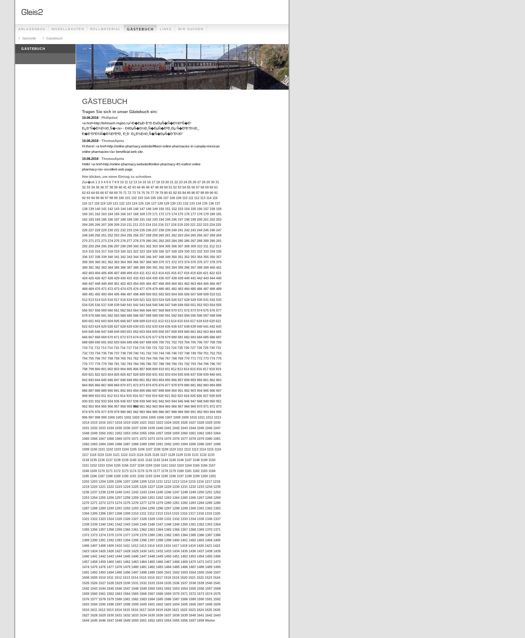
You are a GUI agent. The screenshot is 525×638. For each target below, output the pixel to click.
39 (116, 187)
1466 (159, 562)
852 (148, 380)
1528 (110, 583)
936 (123, 401)
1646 (102, 620)
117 (90, 203)
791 (180, 364)
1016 (102, 422)
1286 (217, 503)
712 (97, 348)
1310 (135, 513)
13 (135, 182)
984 (148, 412)
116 (84, 203)
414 (161, 273)
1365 (167, 529)
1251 (208, 492)
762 (136, 358)
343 (129, 257)
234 (136, 230)
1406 (85, 545)
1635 (151, 615)
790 (174, 364)
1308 (118, 513)
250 (97, 235)
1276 (135, 503)
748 (187, 353)
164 (110, 214)
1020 (135, 422)
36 (102, 187)
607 (129, 321)
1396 (143, 540)
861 (206, 380)
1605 (184, 604)
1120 (108, 455)
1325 (118, 519)
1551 (159, 588)
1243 (143, 492)
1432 (159, 551)
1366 (176, 529)
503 (167, 294)
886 (85, 390)
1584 (151, 599)
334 (212, 251)
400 (212, 267)
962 (148, 406)
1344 (135, 524)
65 (97, 193)
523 (155, 300)
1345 (143, 524)
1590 (200, 599)
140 (97, 209)
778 (97, 364)
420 (199, 273)
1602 (159, 604)
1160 (156, 465)
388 (136, 267)
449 (104, 283)
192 (148, 219)
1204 (102, 481)
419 (193, 273)
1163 (180, 465)
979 (116, 412)
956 (110, 406)
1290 (110, 508)
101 (127, 198)
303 (155, 246)
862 (212, 380)
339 (104, 257)
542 (136, 305)
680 (174, 337)
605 (116, 321)
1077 (184, 438)
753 (218, 353)
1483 (159, 567)
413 (154, 273)
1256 (110, 497)
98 (111, 198)
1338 (85, 524)
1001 (119, 417)
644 (85, 331)
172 (161, 214)
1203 (94, 481)
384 (110, 267)
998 (97, 417)
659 (180, 331)
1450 (167, 556)
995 (218, 412)
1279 (159, 503)
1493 (102, 572)
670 (110, 337)
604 (110, 321)
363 (116, 262)
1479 (126, 567)
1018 (118, 422)
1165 (196, 465)
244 (199, 230)
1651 (143, 620)
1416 (167, 545)
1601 (151, 604)
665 (218, 331)
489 (218, 289)
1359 (118, 529)
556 (85, 310)
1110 (172, 449)
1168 (85, 471)
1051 (110, 433)
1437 (200, 551)
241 (180, 230)
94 (93, 198)
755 (91, 358)
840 (212, 374)
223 (205, 224)
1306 (102, 513)
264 (187, 235)
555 (218, 305)
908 (85, 396)
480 (161, 289)
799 (91, 369)
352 (187, 257)
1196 (172, 476)
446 (85, 283)
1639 (184, 615)
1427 (118, 551)
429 (116, 278)
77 (152, 193)
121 (115, 203)
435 (155, 278)
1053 (126, 433)
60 (211, 187)
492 (97, 294)
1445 (126, 556)
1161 (164, 465)
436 (161, 278)
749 (193, 353)
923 (180, 396)
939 (142, 401)
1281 (176, 503)
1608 (208, 604)
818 (212, 369)
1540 (208, 583)
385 (116, 267)
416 (174, 273)
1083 (94, 444)
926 (199, 396)
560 (110, 310)
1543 (94, 588)
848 (123, 380)
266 (199, 235)
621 (218, 321)
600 (85, 321)
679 (167, 337)
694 (123, 342)
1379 (143, 535)
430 (123, 278)
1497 (135, 572)
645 (91, 331)
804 (123, 369)
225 (218, 224)
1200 (204, 476)
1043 (184, 428)
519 (129, 300)
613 (167, 321)
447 (91, 283)
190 (136, 219)
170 (148, 214)
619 (205, 321)
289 (206, 241)
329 (180, 251)
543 (142, 305)
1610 (85, 610)
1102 (109, 449)
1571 (184, 593)
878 (174, 385)
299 (129, 246)
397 (193, 267)
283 (167, 241)
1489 (208, 567)
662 (199, 331)
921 (167, 396)
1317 (192, 513)
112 (196, 198)
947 (193, 401)
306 (174, 246)
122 (122, 203)
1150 (211, 460)
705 (193, 342)
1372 (85, 535)
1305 (94, 513)
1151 (85, 465)
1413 (142, 545)
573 (193, 310)
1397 (151, 540)
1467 (167, 562)
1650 (135, 620)
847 (116, 380)
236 (148, 230)
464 (199, 283)
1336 (208, 519)
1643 (217, 615)
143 (116, 209)
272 (97, 241)
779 (104, 364)
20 (167, 182)
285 (180, 241)
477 (142, 289)
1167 (211, 465)
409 (129, 273)
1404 (208, 540)
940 (148, 401)
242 (187, 230)
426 (97, 278)
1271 (94, 503)
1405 (217, 540)
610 (148, 321)
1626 (216, 610)
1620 (167, 610)
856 (174, 380)
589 (155, 315)
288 (199, 241)
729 (205, 348)
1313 (159, 513)
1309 (126, 513)
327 (167, 251)
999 (104, 417)
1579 (110, 599)
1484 (167, 567)
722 (161, 348)
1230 (176, 486)
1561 (102, 593)
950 (212, 401)
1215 (192, 481)
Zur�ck (88, 182)
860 (199, 380)
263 (180, 235)
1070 (126, 438)
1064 (217, 433)
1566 (143, 593)
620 (212, 321)
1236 (85, 492)
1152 (93, 465)
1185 (85, 476)
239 (167, 230)
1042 (176, 428)
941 (155, 401)
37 (106, 187)
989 (180, 412)
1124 (139, 455)
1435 (184, 551)
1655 (176, 620)
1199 (196, 476)
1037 (135, 428)
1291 (118, 508)
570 (174, 310)
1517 (159, 577)
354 (199, 257)
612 (161, 321)
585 (129, 315)
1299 (184, 508)
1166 (204, 465)
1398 (159, 540)
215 (154, 224)
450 (110, 283)
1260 (143, 497)
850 (136, 380)
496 (123, 294)
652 (136, 331)
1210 (151, 481)
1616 (134, 610)
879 (180, 385)
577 (218, 310)
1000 (111, 417)
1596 (110, 604)
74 (138, 193)
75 (143, 193)
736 (110, 353)
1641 (200, 615)
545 (155, 305)
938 (136, 401)
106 (159, 198)
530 (199, 300)
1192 (140, 476)
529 (193, 300)
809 (155, 369)
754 (85, 358)
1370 (208, 529)
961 (142, 406)
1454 (200, 556)
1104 (125, 449)
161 (91, 214)
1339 (94, 524)
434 (148, 278)
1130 (187, 455)
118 (96, 203)
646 (97, 331)
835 (180, 374)
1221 (102, 486)
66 (102, 193)
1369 (200, 529)
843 (91, 380)
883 (206, 385)
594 (187, 315)
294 (97, 246)
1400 (176, 540)
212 (135, 224)
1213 (175, 481)
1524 (216, 577)
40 (120, 187)
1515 (142, 577)
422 (212, 273)
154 (187, 209)
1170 (101, 471)
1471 (200, 562)
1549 (143, 588)
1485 (176, 567)
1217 (208, 481)
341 (116, 257)
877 (167, 385)
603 (104, 321)
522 (148, 300)
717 (129, 348)
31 (217, 182)
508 (199, 294)
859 (193, 380)
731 (218, 348)
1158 (140, 465)
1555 (192, 588)
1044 (192, 428)
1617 (142, 610)
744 (161, 353)
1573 (200, 593)
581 (104, 315)
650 (123, 331)
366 (136, 262)
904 (199, 390)
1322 (94, 519)
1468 (176, 562)
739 (129, 353)
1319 (208, 513)
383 (104, 267)
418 (186, 273)
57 (198, 187)
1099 (85, 449)
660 (187, 331)
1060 (184, 433)
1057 (159, 433)
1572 (192, 593)
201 (206, 219)
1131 (195, 455)
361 (104, 262)
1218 (216, 481)
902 (187, 390)
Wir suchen (191, 29)
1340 (102, 524)
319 (116, 251)
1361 (135, 529)
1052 (118, 433)
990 (187, 412)
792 (187, 364)
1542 (85, 588)
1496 (126, 572)
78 (157, 193)
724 (174, 348)
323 (142, 251)
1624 (200, 610)
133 (192, 203)
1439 (217, 551)
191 (142, 219)
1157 (132, 465)
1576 (85, 599)
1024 (167, 422)
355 (206, 257)
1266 (192, 497)
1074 (159, 438)
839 (206, 374)
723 (167, 348)
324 (148, 251)
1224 (126, 486)
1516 (151, 577)
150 (161, 209)
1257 (118, 497)
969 (193, 406)
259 (155, 235)
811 (167, 369)
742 (148, 353)
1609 (217, 604)
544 (148, 305)
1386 (200, 535)
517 (116, 300)
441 (193, 278)
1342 (118, 524)
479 (155, 289)
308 (187, 246)
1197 (180, 476)
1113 (195, 449)
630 (136, 326)
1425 (102, 551)
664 (212, 331)
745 (167, 353)
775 (218, 358)
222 (199, 224)
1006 (160, 417)
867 (104, 385)
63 (88, 193)
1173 (125, 471)
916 (135, 396)
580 (97, 315)
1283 (192, 503)
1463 (135, 562)
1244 (151, 492)
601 (91, 321)
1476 (102, 567)
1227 (151, 486)
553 (206, 305)
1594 (94, 604)
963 (155, 406)
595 (193, 315)
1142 (148, 460)
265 (193, 235)
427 (104, 278)
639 (193, 326)
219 (180, 224)
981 (129, 412)
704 (187, 342)
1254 (94, 497)
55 (188, 187)
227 (91, 230)
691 (104, 342)
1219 (85, 486)
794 (199, 364)
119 (102, 203)
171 (155, 214)
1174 (132, 471)
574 (199, 310)
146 (136, 209)
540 (123, 305)
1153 (101, 465)
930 (85, 401)
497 (129, 294)
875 (155, 385)
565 (142, 310)
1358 (110, 529)
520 (136, 300)
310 (199, 246)
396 (187, 267)
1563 (118, 593)
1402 (192, 540)
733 (91, 353)
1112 (187, 449)
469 (91, 289)
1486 (184, 567)
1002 (127, 417)
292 (85, 246)
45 (143, 187)
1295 (151, 508)
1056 (151, 433)
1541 (217, 583)
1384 (184, 535)
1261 (151, 497)
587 (142, 315)
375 (193, 262)
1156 (125, 465)
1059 (176, 433)
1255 (102, 497)
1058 (167, 433)
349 (167, 257)
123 (128, 203)
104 (146, 198)
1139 (125, 460)
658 (174, 331)
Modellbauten (68, 29)
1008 (176, 417)
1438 (208, 551)
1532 (143, 583)
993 (206, 412)
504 (174, 294)
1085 (110, 444)
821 (91, 374)
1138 (117, 460)
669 (104, 337)
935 (116, 401)
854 (161, 380)
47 (152, 187)
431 (129, 278)
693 (116, 342)
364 (123, 262)
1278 (151, 503)
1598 (126, 604)
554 (212, 305)
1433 (167, 551)
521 (142, 300)
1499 (151, 572)
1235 (217, 486)
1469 (184, 562)
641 (206, 326)
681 (180, 337)
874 (148, 385)
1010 (193, 417)
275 (116, 241)
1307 (110, 513)
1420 (200, 545)
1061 (192, 433)
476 (136, 289)
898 (161, 390)
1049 (94, 433)
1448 (151, 556)
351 (180, 257)
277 (129, 241)
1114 (202, 449)
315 (91, 251)
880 (187, 385)
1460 (110, 562)
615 (180, 321)
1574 (208, 593)
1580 (118, 599)
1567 (151, 593)
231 (116, 230)
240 (174, 230)
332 (199, 251)
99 (116, 198)
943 (167, 401)
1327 (135, 519)
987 (167, 412)
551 (193, 305)
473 (116, 289)
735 (104, 353)
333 (206, 251)
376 (199, 262)
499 (142, 294)
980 (123, 412)
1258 (126, 497)
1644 (85, 620)
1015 (94, 422)
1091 (159, 444)
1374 (102, 535)
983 (142, 412)
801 (104, 369)
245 (206, 230)
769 (180, 358)
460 (174, 283)
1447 (143, 556)
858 (187, 380)
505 (180, 294)
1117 (85, 455)
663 (206, 331)
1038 (143, 428)
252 (110, 235)
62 (84, 193)
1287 (85, 508)
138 (85, 209)
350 (174, 257)
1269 (217, 497)
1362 (143, 529)
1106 (141, 449)
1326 (126, 519)
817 (205, 369)
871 (129, 385)
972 (212, 406)
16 (149, 182)
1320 (216, 513)
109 (178, 198)
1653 (159, 620)
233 (129, 230)
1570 (176, 593)
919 (154, 396)
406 (110, 273)
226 (85, 230)
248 (85, 235)
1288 (94, 508)
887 (91, 390)
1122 (124, 455)
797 (218, 364)
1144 (164, 460)
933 (104, 401)
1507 (217, 572)
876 (161, 385)
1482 (151, 567)
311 (205, 246)
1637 (167, 615)
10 (122, 182)
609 (142, 321)
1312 (151, 513)
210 (123, 224)
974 (85, 412)
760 (123, 358)
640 (199, 326)
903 (193, 390)
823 (104, 374)
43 (134, 187)
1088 (135, 444)
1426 (110, 551)
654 (148, 331)
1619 (159, 610)
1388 (217, 535)
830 (148, 374)
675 (142, 337)
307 (180, 246)
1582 (135, 599)
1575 (217, 593)
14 (140, 182)
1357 (102, 529)
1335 (200, 519)
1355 (85, 529)
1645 (94, 620)
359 (91, 262)
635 (167, 326)
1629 (102, 615)
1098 (217, 444)
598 (212, 315)
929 (218, 396)
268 (212, 235)
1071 (135, 438)
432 (136, 278)
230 (110, 230)
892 (123, 390)
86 (193, 193)
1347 (159, 524)
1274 (118, 503)
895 (142, 390)
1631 (118, 615)
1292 (126, 508)
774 (212, 358)
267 (206, 235)
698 (148, 342)
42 (129, 187)
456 (148, 283)
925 (193, 396)
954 (97, 406)
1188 (109, 476)
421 (205, 273)
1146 (180, 460)
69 (116, 193)
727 (193, 348)
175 (180, 214)
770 (187, 358)
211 (129, 224)
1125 (147, 455)
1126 (155, 455)
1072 (143, 438)
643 (218, 326)
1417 (175, 545)
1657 (192, 620)
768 (174, 358)
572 (187, 310)
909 (91, 396)
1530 (126, 583)
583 (116, 315)
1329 (151, 519)
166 (123, 214)
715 (116, 348)
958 (123, 406)
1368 (192, 529)
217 (167, 224)
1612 (101, 610)
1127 (163, 455)
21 (171, 182)
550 (187, 305)
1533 (151, 583)
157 (206, 209)
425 (91, 278)
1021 (143, 422)
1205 (110, 481)
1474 (85, 567)
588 (148, 315)
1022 (151, 422)
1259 (135, 497)
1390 (94, 540)
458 (161, 283)
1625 (208, 610)
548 (174, 305)
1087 (126, 444)
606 (123, 321)
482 (174, 289)
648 (110, 331)
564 (136, 310)
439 (180, 278)
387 (129, 267)
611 (154, 321)
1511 (110, 577)
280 (148, 241)
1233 (200, 486)
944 (174, 401)
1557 (208, 588)
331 (193, 251)
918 (148, 396)
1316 (183, 513)
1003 (135, 417)
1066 (94, 438)
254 (123, 235)
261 (167, 235)
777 (91, 364)
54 (184, 187)
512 (85, 300)
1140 (132, 460)
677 (155, 337)
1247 (176, 492)
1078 (192, 438)
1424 (94, 551)
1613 (110, 610)
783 (129, 364)
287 (193, 241)
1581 (126, 599)
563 (129, 310)
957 (116, 406)
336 (85, 257)
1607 (200, 604)
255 (129, 235)
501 (155, 294)
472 (110, 289)
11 (126, 182)
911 (103, 396)
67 (106, 193)
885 (218, 385)
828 (136, 374)
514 (97, 300)
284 (174, 241)
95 (97, 198)
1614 (118, 610)
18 (158, 182)
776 (85, 364)
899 (167, 390)
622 (85, 326)
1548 (135, 588)
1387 (208, 535)
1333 (184, 519)
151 (167, 209)
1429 (135, 551)
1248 (184, 492)
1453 (192, 556)
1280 (167, 503)
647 (104, 331)
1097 (208, 444)
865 (91, 385)
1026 (184, 422)
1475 (94, 567)
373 (180, 262)
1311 (142, 513)
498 (136, 294)
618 (199, 321)
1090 (151, 444)
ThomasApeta (112, 141)
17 (153, 182)
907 (218, 390)
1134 (85, 460)
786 (148, 364)
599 (218, 315)
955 (104, 406)
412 (148, 273)
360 (97, 262)
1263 (167, 497)
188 (123, 219)
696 (136, 342)
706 (199, 342)
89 (207, 193)
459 (167, 283)
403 (91, 273)
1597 (118, 604)
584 (123, 315)
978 (110, 412)
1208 (135, 481)
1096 (200, 444)
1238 (102, 492)
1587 (176, 599)
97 (106, 198)
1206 (118, 481)
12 (130, 182)
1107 (149, 449)
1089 (143, 444)
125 (141, 203)
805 (129, 369)
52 (175, 187)
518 (123, 300)
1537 (184, 583)
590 (161, 315)
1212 (167, 481)
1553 (176, 588)
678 (161, 337)
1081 (217, 438)
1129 (179, 455)
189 (129, 219)
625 (104, 326)
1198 (188, 476)
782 (123, 364)
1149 (204, 460)
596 (199, 315)
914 (122, 396)
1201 (212, 476)
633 (155, 326)
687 (218, 337)
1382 (167, 535)
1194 (156, 476)
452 (123, 283)
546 (161, 305)
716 (122, 348)
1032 (94, 428)
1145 (172, 460)
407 (116, 273)
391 (155, 267)
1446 (135, 556)
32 (84, 187)
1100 (93, 449)
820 (85, 374)
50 (166, 187)
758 (110, 358)
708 (212, 342)
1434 (176, 551)
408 (123, 273)
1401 (184, 540)
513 (91, 300)
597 (206, 315)
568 (161, 310)
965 (167, 406)
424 (85, 278)
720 (148, 348)
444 (212, 278)
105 (153, 198)
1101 (101, 449)
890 (110, 390)
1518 (167, 577)
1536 (176, 583)
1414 (151, 545)
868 (110, 385)
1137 (109, 460)
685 (206, 337)
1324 (110, 519)
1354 (217, 524)
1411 (126, 545)
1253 (85, 497)
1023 (159, 422)
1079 (200, 438)
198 (187, 219)
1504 (192, 572)
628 (123, 326)
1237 (94, 492)
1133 (211, 455)
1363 (151, 529)
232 (123, 230)
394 (174, 267)
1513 (126, 577)
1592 (217, 599)
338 (97, 257)
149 (155, 209)
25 (190, 182)
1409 (110, 545)
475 (129, 289)
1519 (175, 577)
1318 (200, 513)
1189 (117, 476)
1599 (135, 604)
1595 (102, 604)
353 (193, 257)
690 (97, 342)
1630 (110, 615)
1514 (134, 577)
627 (116, 326)
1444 (118, 556)
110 (184, 198)
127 (153, 203)
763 (142, 358)
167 (129, 214)
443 (206, 278)
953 (91, 406)
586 (136, 315)
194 (161, 219)
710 (85, 348)
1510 (102, 577)
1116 (217, 449)
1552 (167, 588)
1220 (94, 486)
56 (193, 187)
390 (148, 267)
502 (161, 294)
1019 (126, 422)
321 (129, 251)
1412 (134, 545)
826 (123, 374)
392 (161, 267)
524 (161, 300)
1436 (192, 551)
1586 (167, 599)
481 (167, 289)
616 (186, 321)
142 (110, 209)
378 (212, 262)
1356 (94, 529)
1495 (118, 572)
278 (136, 241)
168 (136, 214)
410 (136, 273)
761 (129, 358)
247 (218, 230)
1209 (143, 481)
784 (136, 364)
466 (212, 283)
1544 (102, 588)
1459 (102, 562)
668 (97, 337)
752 (212, 353)
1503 (184, 572)
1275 (126, 503)
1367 (184, 529)
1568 (159, 593)
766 (161, 358)
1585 (159, 599)
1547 (126, 588)
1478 (118, 567)
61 (216, 187)
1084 (102, 444)
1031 (85, 428)
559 (104, 310)
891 (116, 390)
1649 (126, 620)
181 (218, 214)
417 (180, 273)
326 (161, 251)
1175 (140, 471)
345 (142, 257)
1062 (200, 433)
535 (91, 305)
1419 (192, 545)
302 (148, 246)
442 (199, 278)
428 (110, 278)
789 (167, 364)
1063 (208, 433)
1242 (135, 492)
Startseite (29, 38)
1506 (208, 572)
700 (161, 342)
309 (193, 246)
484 (187, 289)
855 (167, 380)
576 (212, 310)
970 (199, 406)
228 (97, 230)
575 (206, 310)
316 (97, 251)
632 (148, 326)
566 (148, 310)
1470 (192, 562)
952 (85, 406)
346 (148, 257)
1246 (167, 492)
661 (193, 331)
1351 (192, 524)
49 (161, 187)
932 (97, 401)
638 (187, 326)
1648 (118, 620)
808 (148, 369)
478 (148, 289)
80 (166, 193)
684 (199, 337)
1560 (94, 593)
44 (138, 187)
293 (91, 246)
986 (161, 412)
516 (110, 300)
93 (88, 198)
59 (207, 187)
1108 (156, 449)
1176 (148, 471)
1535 (167, 583)
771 (193, 358)
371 (167, 262)
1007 (168, 417)
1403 (200, 540)
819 (218, 369)
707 (206, 342)
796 (212, 364)
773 (206, 358)
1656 (184, 620)
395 (180, 267)
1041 (167, 428)
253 (116, 235)
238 (161, 230)
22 (176, 182)
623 (91, 326)
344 (136, 257)
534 (85, 305)
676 (148, 337)
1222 (110, 486)
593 (180, 315)
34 (93, 187)
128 (160, 203)
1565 (135, 593)
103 (140, 198)
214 (148, 224)
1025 (176, 422)
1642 (208, 615)
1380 (151, 535)
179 (206, 214)
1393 (118, 540)
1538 (192, 583)
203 (218, 219)
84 (184, 193)
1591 (208, 599)
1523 (208, 577)
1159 (148, 465)
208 (110, 224)
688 (85, 342)
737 (116, 353)
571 (180, 310)
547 (167, 305)
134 (198, 203)
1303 (217, 508)
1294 (143, 508)
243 (193, 230)
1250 (200, 492)
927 (205, 396)
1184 (211, 471)
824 (110, 374)
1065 (85, 438)
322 (136, 251)
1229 (167, 486)
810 (161, 369)
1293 (135, 508)
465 (206, 283)
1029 (208, 422)
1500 (159, 572)
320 (123, 251)
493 (104, 294)
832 (161, 374)
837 (193, 374)
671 (116, 337)
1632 (126, 615)
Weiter (210, 620)
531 (206, 300)
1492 (94, 572)
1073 (151, 438)
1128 (171, 455)
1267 (200, 497)
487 (206, 289)
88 (202, 193)
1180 (180, 471)
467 (218, 283)
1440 (85, 556)
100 (121, 198)
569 (167, 310)
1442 (102, 556)
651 (129, 331)
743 (155, 353)
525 (167, 300)
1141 (140, 460)
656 (161, 331)
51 (170, 187)
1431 (151, 551)
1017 (110, 422)
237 (155, 230)
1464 (143, 562)
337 (91, 257)
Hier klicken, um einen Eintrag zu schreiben (116, 176)
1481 (143, 567)
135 (205, 203)
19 (162, 182)
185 (104, 219)
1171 (109, 471)
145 (129, 209)
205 (91, 224)
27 (199, 182)
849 (129, 380)
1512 (118, 577)
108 (172, 198)
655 (155, 331)
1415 (159, 545)
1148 (196, 460)
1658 (200, 620)
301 (142, 246)
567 (155, 310)
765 (155, 358)
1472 (208, 562)
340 (110, 257)
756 (97, 358)
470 (97, 289)
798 (85, 369)
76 (147, 193)
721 (154, 348)
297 (116, 246)
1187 (101, 476)
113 (202, 198)
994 (212, 412)
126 (147, 203)
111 (190, 198)
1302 (208, 508)
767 (167, 358)
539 (116, 305)
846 (110, 380)
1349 (176, 524)
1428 (126, 551)
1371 (217, 529)
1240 (118, 492)
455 (142, 283)
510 (212, 294)
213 (142, 224)
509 (206, 294)
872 (136, 385)
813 (180, 369)
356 (212, 257)
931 (91, 401)
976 (97, 412)
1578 (102, 599)
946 (187, 401)
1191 (132, 476)
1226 (143, 486)
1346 (151, 524)
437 (167, 278)
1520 (183, 577)
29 (208, 182)
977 (104, 412)
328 (174, 251)
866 (97, 385)
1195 (164, 476)
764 (148, 358)
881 (193, 385)
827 (129, 374)
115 (215, 198)
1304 (85, 513)
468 (85, 289)
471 (104, 289)
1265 (184, 497)
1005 (152, 417)
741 (142, 353)
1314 (167, 513)
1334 (192, 519)
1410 (118, 545)
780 (110, 364)
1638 (176, 615)
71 (125, 193)
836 (187, 374)
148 (148, 209)
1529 (118, 583)
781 (116, 364)
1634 (143, 615)
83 (179, 193)
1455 (208, 556)
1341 (110, 524)
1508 (85, 577)
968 (187, 406)
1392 (110, 540)
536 (97, 305)
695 (129, 342)
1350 (184, 524)
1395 (135, 540)
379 (218, 262)
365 (129, 262)
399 (206, 267)
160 (85, 214)
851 (142, 380)
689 (91, 342)
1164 (188, 465)
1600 (143, 604)
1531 (135, 583)
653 (142, 331)
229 (104, 230)
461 (180, 283)
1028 (200, 422)
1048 (85, 433)
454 (136, 283)
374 (187, 262)
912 (110, 396)
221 (193, 224)
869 (116, 385)
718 (135, 348)
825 (116, 374)
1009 (185, 417)
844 (97, 380)
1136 (101, 460)
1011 (201, 417)
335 (218, 251)
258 (148, 235)
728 (199, 348)
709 (218, 342)
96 (102, 198)
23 (181, 182)
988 (174, 412)
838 (199, 374)
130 (173, 203)
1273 (110, 503)
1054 (135, 433)
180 (212, 214)
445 (218, 278)
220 (186, 224)
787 (155, 364)
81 (170, 193)
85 (188, 193)
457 (155, 283)
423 (218, 273)
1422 (216, 545)
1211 (159, 481)
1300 (192, 508)
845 (104, 380)
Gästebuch (140, 29)
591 (167, 315)
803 (116, 369)
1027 (192, 422)
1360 (126, 529)
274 (110, 241)
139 (91, 209)
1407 (94, 545)
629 (129, 326)
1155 (117, 465)
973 (218, 406)
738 (123, 353)
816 (199, 369)
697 (142, 342)
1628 (94, 615)
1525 (85, 583)
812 (174, 369)
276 (123, 241)
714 (110, 348)
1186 (93, 476)
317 (104, 251)
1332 (176, 519)
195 (167, 219)
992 (199, 412)
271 (91, 241)
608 (136, 321)
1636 (159, 615)
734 (97, 353)
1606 (192, 604)
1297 (167, 508)
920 (161, 396)
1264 (176, 497)
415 (167, 273)
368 (148, 262)
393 (167, 267)
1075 (167, 438)
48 (157, 187)
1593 (85, 604)
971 (206, 406)
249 (91, 235)
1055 (143, 433)
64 (93, 193)
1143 (156, 460)
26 (194, 182)
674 (136, 337)
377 (206, 262)
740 (136, 353)
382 (97, 267)
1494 (110, 572)
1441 (94, 556)
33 (88, 187)
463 (193, 283)
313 (218, 246)
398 (199, 267)
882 (199, 385)
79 (161, 193)
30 (212, 182)
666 (85, 337)
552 (199, 305)
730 (212, 348)
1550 (151, 588)
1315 (175, 513)
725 (180, 348)
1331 (167, 519)
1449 (159, 556)
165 (116, 214)
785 (142, 364)
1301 (200, 508)
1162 (172, 465)
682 (187, 337)
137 (217, 203)
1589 (192, 599)
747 (180, 353)
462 (187, 283)
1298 (176, 508)
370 (161, 262)
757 (104, 358)
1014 (85, 422)
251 (104, 235)
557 (91, 310)
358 (85, 262)
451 (116, 283)
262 (174, 235)
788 (161, 364)
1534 (159, 583)
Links (166, 29)
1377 (126, 535)
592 (174, 315)
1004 (144, 417)
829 (142, 374)
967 (180, 406)
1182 (196, 471)
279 (142, 241)
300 (136, 246)
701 (167, 342)
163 (104, 214)
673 (129, 337)
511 (218, 294)
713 (103, 348)
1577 (94, 599)
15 (144, 182)
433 (142, 278)
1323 (102, 519)
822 (97, 374)
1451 (176, 556)
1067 (102, 438)
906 (212, 390)
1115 (210, 449)
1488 (200, 567)
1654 (167, 620)
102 (134, 198)
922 (174, 396)
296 (110, 246)
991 (193, 412)
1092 (167, 444)
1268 (208, 497)
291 (218, 241)
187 (116, 219)
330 (187, 251)
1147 (188, 460)
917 (142, 396)
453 (129, 283)
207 (104, 224)
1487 (192, 567)
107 (166, 198)
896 (148, 390)
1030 (217, 422)
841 (218, 374)
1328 (143, 519)
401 (218, 267)
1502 (176, 572)
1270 (85, 503)
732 (85, 353)
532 (212, 300)
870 (123, 385)
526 (174, 300)
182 (85, 219)
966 (174, 406)
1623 (192, 610)
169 (142, 214)
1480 (135, 567)
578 (85, 315)
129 (166, 203)
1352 (200, 524)
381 (91, 267)
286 (187, 241)
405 (104, 273)
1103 (117, 449)
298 (123, 246)
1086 (118, 444)
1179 (172, 471)
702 (174, 342)
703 (180, 342)
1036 (126, 428)
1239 (110, 492)
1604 (176, 604)
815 (193, 369)
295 (104, 246)
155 (193, 209)
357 (218, 257)
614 (174, 321)
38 (111, 187)
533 (218, 300)
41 (125, 187)
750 (199, 353)
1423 (85, 551)
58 (202, 187)
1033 (102, 428)
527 (180, 300)
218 (174, 224)
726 (186, 348)
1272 (102, 503)
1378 (135, 535)
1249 (192, 492)
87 (198, 193)
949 (206, 401)
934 (110, 401)
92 (84, 198)
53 (179, 187)
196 (174, 219)
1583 (143, 599)
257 (142, 235)
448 (97, 283)
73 (134, 193)
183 (91, 219)
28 (203, 182)
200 (199, 219)
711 (91, 348)
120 (109, 203)
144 (123, 209)
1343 (126, 524)
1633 (135, 615)
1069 (118, 438)
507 (193, 294)
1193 (148, 476)
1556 (200, 588)
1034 (110, 428)
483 (180, 289)
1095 (192, 444)
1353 (208, 524)
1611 (93, 610)
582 (110, 315)
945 (180, 401)
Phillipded (109, 117)
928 (212, 396)
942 (161, 401)
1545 (110, 588)
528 (187, 300)
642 (212, 326)
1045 (200, 428)
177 (193, 214)
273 (104, 241)
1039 (151, 428)
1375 (110, 535)
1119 (100, 455)
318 (110, 251)
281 (155, 241)
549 (180, 305)
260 (161, 235)
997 (91, 417)
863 (218, 380)
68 (111, 193)
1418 (183, 545)
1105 (133, 449)
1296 (159, 508)
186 (110, 219)
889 (104, 390)
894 (136, 390)
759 (116, 358)
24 (185, 182)
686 (212, 337)
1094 (184, 444)
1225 (135, 486)
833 (167, 374)
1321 (85, 519)
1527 (102, 583)
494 (110, 294)
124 (134, 203)
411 (142, 273)
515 (104, 300)
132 (185, 203)
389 (142, 267)
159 (218, 209)
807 (142, 369)
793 (193, 364)
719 (142, 348)
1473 (217, 562)
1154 (109, 465)
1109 (164, 449)
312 (212, 246)
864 (85, 385)
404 (97, 273)
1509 (94, 577)
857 (180, 380)
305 (167, 246)
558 (97, 310)
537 (104, 305)
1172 (117, 471)
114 (208, 198)
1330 (159, 519)
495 (116, 294)
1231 (184, 486)
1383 (176, 535)
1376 (118, 535)
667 (91, 337)
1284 (200, 503)
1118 (93, 455)
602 (97, 321)
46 (147, 187)
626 (110, 326)
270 (85, 241)
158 (212, 209)
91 (216, 193)
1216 (200, 481)
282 (161, 241)
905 (206, 390)
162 (97, 214)
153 (180, 209)
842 (85, 380)
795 (206, 364)
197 (180, 219)
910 (97, 396)
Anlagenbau (32, 29)
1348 (167, 524)
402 (85, 273)
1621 (175, 610)
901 (180, 390)
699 (155, 342)
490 (85, 294)
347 (155, 257)
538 (110, 305)
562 (123, 310)
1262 (159, 497)
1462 (126, 562)
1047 (217, 428)
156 (199, 209)
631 (142, 326)
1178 (164, 471)
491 (91, 294)
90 (211, 193)
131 (179, 203)
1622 (183, 610)
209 (116, 224)
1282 (184, 503)
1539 (200, 583)
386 (123, 267)
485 (193, 289)
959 (129, 406)
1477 (110, 567)
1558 (217, 588)
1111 (180, 449)
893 (129, 390)
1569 (167, 593)
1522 (200, 577)
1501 (167, 572)
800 (97, 369)
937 (129, 401)
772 (199, 358)
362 (110, 262)
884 (212, 385)
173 (167, 214)
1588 (184, 599)
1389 (85, 540)
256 (136, 235)
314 (85, 251)
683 (193, 337)
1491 (85, 572)
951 (218, 401)
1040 (159, 428)
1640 (192, 615)
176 (187, 214)
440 (187, 278)
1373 (94, 535)
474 (123, 289)
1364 (159, 529)
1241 (126, 492)
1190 (125, 476)
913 (116, 396)
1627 (85, 615)
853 (155, 380)
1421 (208, 545)
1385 (192, 535)
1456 (217, 556)
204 (85, 224)
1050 (102, 433)
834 (174, 374)
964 (161, 406)
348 (161, 257)
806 (136, 369)
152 (174, 209)
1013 (217, 417)
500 (148, 294)
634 (161, 326)
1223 (118, 486)
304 (161, 246)
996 (85, 417)
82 (175, 193)
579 (91, 315)
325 (155, 251)
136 (211, 203)
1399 (167, 540)
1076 (176, 438)
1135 (93, 460)
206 (97, 224)
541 (129, 305)
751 (206, 353)
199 (193, 219)
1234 (208, 486)
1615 (126, 610)
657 (167, 331)
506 (187, 294)
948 (199, 401)
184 (97, 219)
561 (116, 310)
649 (116, 331)
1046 (208, 428)
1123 (132, 455)
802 (110, 369)
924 (186, 396)
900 (174, 390)
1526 (94, 583)
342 (123, 257)
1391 (102, 540)
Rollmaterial (105, 29)
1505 (200, 572)
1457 (85, 562)
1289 (102, 508)
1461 (118, 562)
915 (129, 396)
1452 (184, 556)
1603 (167, 604)
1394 (126, 540)
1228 (159, 486)
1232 (192, 486)
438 (174, 278)
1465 (151, 562)
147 (142, 209)
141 (104, 209)
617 (193, 321)
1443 (110, 556)
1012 (209, 417)
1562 (110, 593)
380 (85, 267)
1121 (116, 455)
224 (212, 224)
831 (155, 374)
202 (212, 219)
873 (142, 385)
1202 (85, 481)
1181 (188, 471)
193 (155, 219)
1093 (176, 444)
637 (180, 326)
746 (174, 353)
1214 (183, 481)
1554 (184, 588)
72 (129, 193)
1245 (159, 492)
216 (161, 224)
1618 (151, 610)
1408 (102, 545)
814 (186, 369)
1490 (217, 567)
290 (212, 241)
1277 (143, 503)
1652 (151, 620)
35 (97, 187)
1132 (203, 455)
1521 (192, 577)
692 (110, 342)
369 (155, 262)
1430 (143, 551)
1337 (217, 519)
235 (142, 230)
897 (155, 390)
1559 (85, 593)
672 (123, 337)
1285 (208, 503)
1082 (85, 444)
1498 (143, 572)
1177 (156, 471)
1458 (94, 562)
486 (199, 289)
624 (97, 326)
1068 (110, 438)
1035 (118, 428)
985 (155, 412)
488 (212, 289)
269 (218, 235)
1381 (159, 535)
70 (120, 193)
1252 (217, 492)
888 (97, 390)
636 (174, 326)
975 (91, 412)
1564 (126, 593)
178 (199, 214)
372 (174, 262)
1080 (208, 438)
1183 (204, 471)
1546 (118, 588)
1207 (126, 481)
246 (212, 230)
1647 (110, 620)
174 (174, 214)
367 (142, 262)
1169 (93, 471)
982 (136, 412)
